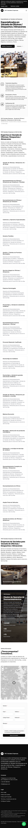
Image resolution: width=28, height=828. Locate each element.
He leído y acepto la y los (14, 731)
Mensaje (5, 723)
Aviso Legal (3, 792)
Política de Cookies (5, 794)
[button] (14, 682)
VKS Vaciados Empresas (11, 10)
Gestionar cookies (15, 6)
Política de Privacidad (18, 730)
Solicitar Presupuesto (7, 46)
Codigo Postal (6, 717)
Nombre (5, 705)
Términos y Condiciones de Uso (13, 732)
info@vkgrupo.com (5, 784)
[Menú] (26, 10)
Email (4, 711)
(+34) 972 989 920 (5, 781)
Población (17, 717)
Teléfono (17, 711)
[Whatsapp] (24, 824)
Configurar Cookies (5, 801)
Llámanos (19, 46)
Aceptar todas (4, 6)
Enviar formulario (14, 735)
